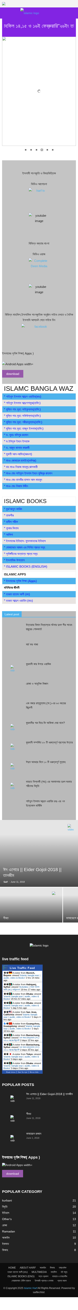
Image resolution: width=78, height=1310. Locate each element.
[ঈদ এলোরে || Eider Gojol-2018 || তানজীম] (39, 853)
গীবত (28, 1113)
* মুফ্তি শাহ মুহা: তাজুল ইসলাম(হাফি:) (23, 428)
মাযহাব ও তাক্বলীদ (59, 1276)
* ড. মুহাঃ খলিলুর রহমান (16, 435)
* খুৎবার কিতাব (11, 528)
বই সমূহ (64, 1272)
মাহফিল (54, 1272)
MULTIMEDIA (39, 1272)
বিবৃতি (4, 1206)
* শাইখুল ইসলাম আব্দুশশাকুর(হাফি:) (22, 403)
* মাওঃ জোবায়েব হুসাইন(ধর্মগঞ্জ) (20, 460)
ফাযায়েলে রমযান (33, 1133)
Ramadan (8, 1231)
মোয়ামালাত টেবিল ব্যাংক (21, 1280)
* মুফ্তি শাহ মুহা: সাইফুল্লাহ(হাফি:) (22, 409)
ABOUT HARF (28, 1267)
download (12, 374)
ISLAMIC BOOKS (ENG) (21, 1276)
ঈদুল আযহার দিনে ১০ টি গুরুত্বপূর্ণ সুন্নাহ (46, 762)
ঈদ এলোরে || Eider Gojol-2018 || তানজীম (49, 1094)
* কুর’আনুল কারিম (13, 509)
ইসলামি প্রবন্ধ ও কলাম (44, 1280)
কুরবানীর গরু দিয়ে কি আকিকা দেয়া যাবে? (45, 722)
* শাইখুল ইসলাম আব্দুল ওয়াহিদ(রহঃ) (22, 396)
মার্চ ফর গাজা (32, 644)
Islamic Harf (30, 1288)
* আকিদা (8, 534)
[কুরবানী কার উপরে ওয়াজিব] (12, 669)
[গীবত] (31, 910)
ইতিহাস (5, 1212)
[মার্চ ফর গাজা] (12, 649)
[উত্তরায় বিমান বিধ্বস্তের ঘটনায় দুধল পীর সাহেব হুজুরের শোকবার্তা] (12, 630)
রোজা (4, 1225)
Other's (7, 1219)
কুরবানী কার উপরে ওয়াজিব (38, 664)
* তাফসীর (9, 515)
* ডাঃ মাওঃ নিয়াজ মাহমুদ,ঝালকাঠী (21, 467)
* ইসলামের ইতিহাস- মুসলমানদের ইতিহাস (25, 541)
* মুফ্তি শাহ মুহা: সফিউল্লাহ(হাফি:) (22, 415)
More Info (34, 1072)
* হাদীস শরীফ (11, 521)
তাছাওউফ (62, 1267)
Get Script (22, 1072)
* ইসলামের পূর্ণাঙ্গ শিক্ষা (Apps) (20, 581)
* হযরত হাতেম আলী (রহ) (17, 594)
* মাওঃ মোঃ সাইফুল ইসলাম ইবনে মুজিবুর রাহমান (28, 473)
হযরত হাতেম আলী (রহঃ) (17, 1272)
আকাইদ (6, 1237)
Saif (6, 882)
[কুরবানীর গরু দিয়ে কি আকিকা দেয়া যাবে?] (12, 728)
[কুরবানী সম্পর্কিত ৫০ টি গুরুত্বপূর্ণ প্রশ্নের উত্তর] (12, 747)
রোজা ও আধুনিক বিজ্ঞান (37, 683)
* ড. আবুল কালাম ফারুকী (17, 447)
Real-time (10, 1072)
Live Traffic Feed (22, 968)
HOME (12, 1267)
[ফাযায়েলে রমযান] (12, 1139)
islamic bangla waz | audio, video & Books (22, 976)
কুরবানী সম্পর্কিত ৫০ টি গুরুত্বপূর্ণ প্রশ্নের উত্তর (49, 742)
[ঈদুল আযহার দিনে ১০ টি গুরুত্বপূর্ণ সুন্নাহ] (12, 767)
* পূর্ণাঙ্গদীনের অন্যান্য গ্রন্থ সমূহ (21, 553)
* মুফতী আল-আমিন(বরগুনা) (18, 454)
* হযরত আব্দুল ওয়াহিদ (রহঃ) (18, 600)
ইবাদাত (5, 1243)
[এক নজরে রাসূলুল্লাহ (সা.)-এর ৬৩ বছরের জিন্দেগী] (12, 708)
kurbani (7, 1200)
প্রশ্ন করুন (62, 1280)
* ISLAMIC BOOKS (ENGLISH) (25, 566)
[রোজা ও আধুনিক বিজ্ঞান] (12, 689)
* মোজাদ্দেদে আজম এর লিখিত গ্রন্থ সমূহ (24, 547)
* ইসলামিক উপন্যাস (14, 560)
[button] (72, 13)
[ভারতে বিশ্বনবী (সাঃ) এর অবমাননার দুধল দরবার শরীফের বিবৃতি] (12, 787)
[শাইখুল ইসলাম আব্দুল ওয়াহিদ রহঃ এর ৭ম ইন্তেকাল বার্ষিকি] (12, 806)
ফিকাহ (5, 1250)
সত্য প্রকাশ (43, 1276)
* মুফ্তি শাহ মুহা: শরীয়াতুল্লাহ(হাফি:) (23, 422)
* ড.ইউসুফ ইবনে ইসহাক (17, 441)
